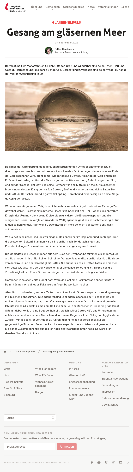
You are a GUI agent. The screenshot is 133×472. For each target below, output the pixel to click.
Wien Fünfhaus (44, 375)
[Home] (5, 351)
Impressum (108, 391)
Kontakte (107, 372)
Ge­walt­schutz (110, 404)
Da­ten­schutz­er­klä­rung (115, 398)
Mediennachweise (60, 462)
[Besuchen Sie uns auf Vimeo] (106, 462)
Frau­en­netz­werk (79, 388)
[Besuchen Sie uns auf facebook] (91, 462)
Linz (6, 375)
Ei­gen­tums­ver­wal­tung (115, 378)
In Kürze (74, 368)
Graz (7, 368)
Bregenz (40, 392)
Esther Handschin (64, 49)
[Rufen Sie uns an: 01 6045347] (127, 462)
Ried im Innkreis (13, 381)
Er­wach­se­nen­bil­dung (82, 381)
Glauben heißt (77, 375)
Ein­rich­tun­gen (110, 385)
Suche (125, 6)
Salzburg (9, 394)
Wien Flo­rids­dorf (45, 368)
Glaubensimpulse (25, 351)
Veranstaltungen (108, 6)
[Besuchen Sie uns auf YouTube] (99, 462)
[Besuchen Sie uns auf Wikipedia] (113, 462)
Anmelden (67, 446)
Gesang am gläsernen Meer (58, 351)
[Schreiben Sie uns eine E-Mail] (120, 462)
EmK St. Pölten (13, 388)
